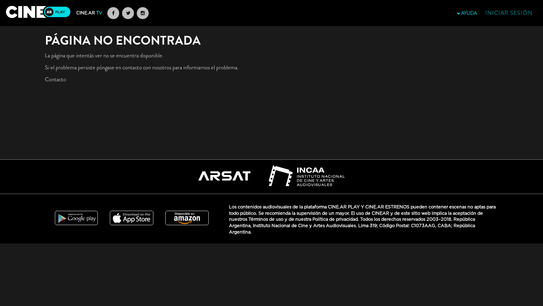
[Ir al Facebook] (113, 13)
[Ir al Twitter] (128, 13)
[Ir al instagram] (143, 13)
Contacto (55, 79)
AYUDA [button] (468, 13)
